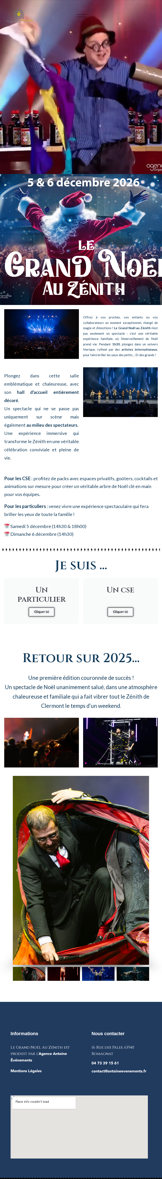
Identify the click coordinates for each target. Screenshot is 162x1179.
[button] (17, 870)
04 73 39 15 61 (105, 1063)
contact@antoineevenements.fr (119, 1071)
